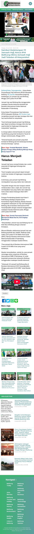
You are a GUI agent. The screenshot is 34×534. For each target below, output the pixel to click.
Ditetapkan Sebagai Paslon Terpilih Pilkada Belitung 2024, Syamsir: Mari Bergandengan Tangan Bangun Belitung (23, 447)
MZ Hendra (11, 94)
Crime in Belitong (10, 522)
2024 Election (9, 493)
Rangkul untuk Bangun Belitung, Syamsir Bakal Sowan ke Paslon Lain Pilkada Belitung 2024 (23, 417)
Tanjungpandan (16, 90)
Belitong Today (6, 9)
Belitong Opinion (20, 522)
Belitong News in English (20, 516)
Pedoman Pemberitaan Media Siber (23, 529)
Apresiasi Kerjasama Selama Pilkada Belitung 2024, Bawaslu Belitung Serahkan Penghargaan (23, 403)
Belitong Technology (21, 500)
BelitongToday (6, 90)
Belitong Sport (20, 510)
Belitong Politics (18, 9)
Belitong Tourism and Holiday (11, 499)
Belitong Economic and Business (20, 491)
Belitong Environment (11, 510)
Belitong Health (10, 517)
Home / (3, 44)
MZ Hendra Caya (24, 114)
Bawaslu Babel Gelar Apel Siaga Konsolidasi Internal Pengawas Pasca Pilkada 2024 (23, 461)
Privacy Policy (6, 529)
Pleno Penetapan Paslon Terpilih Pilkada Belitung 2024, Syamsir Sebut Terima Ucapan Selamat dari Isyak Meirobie (23, 432)
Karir (21, 530)
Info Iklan (18, 530)
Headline (5, 293)
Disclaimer (11, 529)
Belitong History (10, 505)
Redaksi (13, 530)
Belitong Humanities (10, 44)
